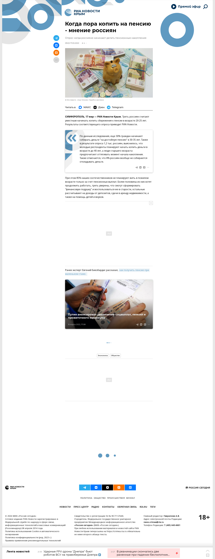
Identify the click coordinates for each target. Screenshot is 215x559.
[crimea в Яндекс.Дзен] (107, 487)
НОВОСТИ (65, 507)
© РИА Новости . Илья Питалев (76, 100)
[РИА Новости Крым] (82, 12)
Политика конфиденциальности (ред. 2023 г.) (28, 537)
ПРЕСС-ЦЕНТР (81, 507)
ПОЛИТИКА (86, 498)
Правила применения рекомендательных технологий (33, 540)
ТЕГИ (152, 507)
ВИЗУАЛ (130, 498)
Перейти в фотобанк (96, 100)
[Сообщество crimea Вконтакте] (96, 487)
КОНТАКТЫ (108, 507)
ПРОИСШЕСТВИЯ (116, 498)
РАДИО (95, 507)
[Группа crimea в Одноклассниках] (118, 487)
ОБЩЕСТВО (100, 498)
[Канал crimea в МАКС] (130, 487)
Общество (115, 355)
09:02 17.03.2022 (72, 43)
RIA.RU (143, 507)
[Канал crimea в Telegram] (84, 487)
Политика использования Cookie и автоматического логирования (32, 533)
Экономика (103, 355)
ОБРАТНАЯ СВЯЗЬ (127, 507)
